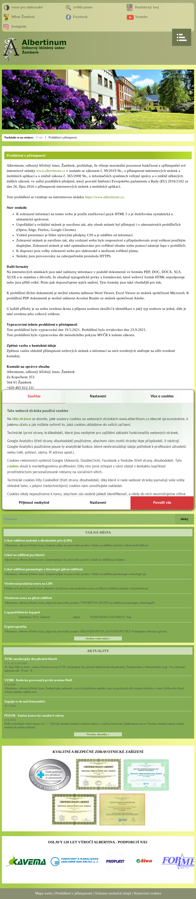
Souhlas (34, 396)
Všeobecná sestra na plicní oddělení (28, 598)
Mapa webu (44, 893)
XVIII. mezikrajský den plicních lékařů (30, 659)
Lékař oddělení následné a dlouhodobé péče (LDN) (38, 540)
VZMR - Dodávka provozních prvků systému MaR (38, 680)
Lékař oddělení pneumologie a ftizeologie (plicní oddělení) (43, 569)
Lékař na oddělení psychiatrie (24, 555)
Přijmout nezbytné (34, 503)
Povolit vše (162, 503)
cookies (13, 466)
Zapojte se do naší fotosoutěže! (24, 701)
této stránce (21, 419)
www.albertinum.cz (50, 171)
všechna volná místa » (98, 638)
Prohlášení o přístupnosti (63, 137)
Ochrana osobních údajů (113, 893)
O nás (39, 137)
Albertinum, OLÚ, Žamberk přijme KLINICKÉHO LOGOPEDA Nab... (68, 617)
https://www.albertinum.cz (104, 197)
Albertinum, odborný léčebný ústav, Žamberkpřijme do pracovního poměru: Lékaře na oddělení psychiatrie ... (66, 559)
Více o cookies (162, 396)
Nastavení (98, 396)
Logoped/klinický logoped (22, 612)
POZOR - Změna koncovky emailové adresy (34, 715)
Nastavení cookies (147, 893)
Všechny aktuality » (98, 734)
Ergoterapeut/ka (15, 626)
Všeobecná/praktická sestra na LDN (28, 583)
